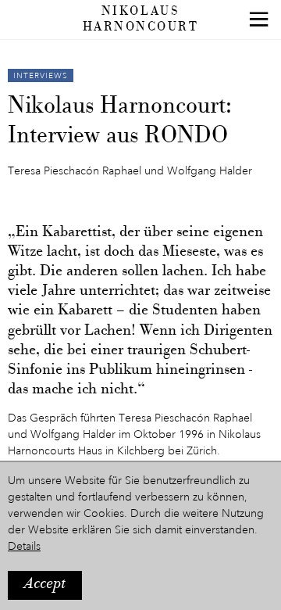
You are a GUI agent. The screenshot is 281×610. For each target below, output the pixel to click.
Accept (45, 584)
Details (24, 546)
